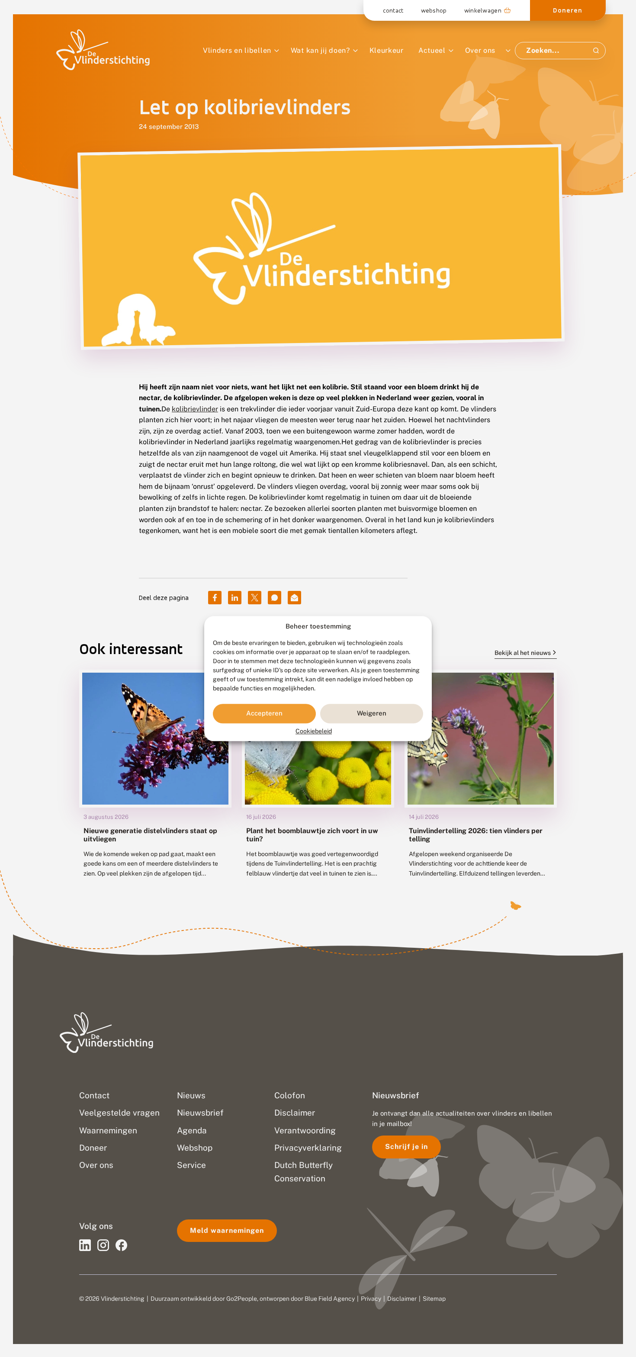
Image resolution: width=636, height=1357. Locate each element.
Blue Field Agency (330, 1298)
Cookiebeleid (314, 731)
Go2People (241, 1298)
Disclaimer (402, 1298)
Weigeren (371, 713)
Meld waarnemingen (227, 1230)
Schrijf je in (406, 1146)
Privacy (371, 1298)
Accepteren (264, 713)
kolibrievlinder (195, 409)
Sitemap (434, 1298)
